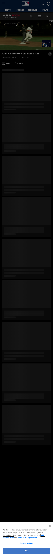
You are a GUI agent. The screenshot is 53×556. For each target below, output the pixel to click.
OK (26, 551)
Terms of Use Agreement (27, 538)
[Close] (50, 526)
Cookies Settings (26, 543)
